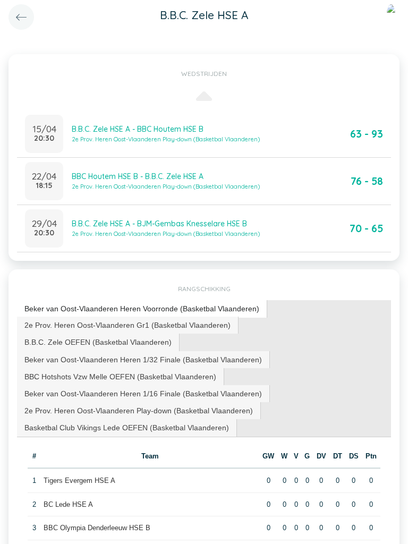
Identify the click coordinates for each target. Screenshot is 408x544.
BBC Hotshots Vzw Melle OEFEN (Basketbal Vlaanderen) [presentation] (120, 376)
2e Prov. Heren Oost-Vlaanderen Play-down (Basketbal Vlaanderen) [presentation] (138, 410)
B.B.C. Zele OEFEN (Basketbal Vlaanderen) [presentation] (98, 342)
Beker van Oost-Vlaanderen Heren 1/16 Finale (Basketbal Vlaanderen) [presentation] (143, 393)
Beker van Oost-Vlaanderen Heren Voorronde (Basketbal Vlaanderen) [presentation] (141, 308)
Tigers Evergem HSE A (79, 480)
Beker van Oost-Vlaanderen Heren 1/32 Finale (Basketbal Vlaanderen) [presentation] (143, 359)
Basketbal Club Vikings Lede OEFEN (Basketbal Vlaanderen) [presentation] (126, 427)
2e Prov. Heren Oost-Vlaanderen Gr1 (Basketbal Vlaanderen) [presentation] (127, 325)
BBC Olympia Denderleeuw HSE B (97, 528)
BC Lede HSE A (68, 504)
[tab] (142, 309)
